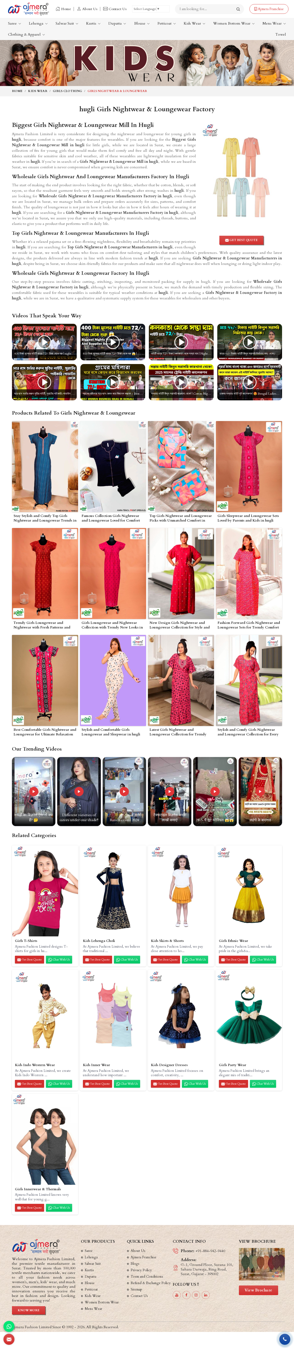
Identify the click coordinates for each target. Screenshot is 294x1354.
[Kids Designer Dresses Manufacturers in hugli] (181, 1015)
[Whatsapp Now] (8, 1326)
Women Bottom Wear (232, 23)
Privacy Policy (141, 1270)
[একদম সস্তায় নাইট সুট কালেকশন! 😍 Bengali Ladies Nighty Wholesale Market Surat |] (250, 382)
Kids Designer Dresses (169, 1065)
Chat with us (61, 960)
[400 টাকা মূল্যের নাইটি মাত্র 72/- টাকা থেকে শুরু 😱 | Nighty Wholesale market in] (113, 342)
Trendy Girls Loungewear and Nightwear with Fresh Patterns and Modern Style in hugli (42, 625)
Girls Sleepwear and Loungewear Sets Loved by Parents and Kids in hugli (248, 518)
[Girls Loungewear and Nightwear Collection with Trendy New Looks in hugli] (113, 573)
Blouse (140, 23)
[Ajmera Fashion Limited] (28, 9)
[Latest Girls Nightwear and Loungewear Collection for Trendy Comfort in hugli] (181, 680)
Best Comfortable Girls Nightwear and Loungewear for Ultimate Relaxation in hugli (45, 732)
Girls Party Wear (232, 1065)
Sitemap (136, 1289)
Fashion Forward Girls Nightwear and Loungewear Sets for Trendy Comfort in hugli (249, 625)
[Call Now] (284, 1339)
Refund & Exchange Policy (151, 1283)
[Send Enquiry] (8, 1339)
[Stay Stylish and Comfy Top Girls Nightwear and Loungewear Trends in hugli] (45, 466)
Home (66, 9)
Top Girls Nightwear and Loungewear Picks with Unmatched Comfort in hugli (181, 518)
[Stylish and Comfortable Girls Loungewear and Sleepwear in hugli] (113, 680)
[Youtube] (177, 1295)
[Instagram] (196, 1295)
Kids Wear (193, 23)
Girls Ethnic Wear (233, 941)
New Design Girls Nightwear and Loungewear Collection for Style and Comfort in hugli (180, 625)
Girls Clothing (67, 91)
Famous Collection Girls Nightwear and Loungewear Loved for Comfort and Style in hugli (111, 518)
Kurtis (91, 23)
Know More (29, 1310)
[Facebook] (186, 1295)
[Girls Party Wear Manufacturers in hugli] (249, 1015)
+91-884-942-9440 (210, 1251)
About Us (89, 9)
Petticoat (165, 23)
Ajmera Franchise (270, 9)
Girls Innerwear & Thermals (38, 1189)
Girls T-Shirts (26, 941)
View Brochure (258, 1290)
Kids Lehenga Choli (99, 941)
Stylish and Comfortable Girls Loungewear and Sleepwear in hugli (111, 732)
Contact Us (118, 9)
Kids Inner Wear (96, 1065)
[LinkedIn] (206, 1295)
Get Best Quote (31, 960)
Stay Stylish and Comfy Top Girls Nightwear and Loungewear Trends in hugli (45, 518)
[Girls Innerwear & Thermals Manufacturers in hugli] (45, 1139)
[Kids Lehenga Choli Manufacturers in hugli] (113, 890)
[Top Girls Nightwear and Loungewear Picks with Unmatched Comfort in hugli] (181, 466)
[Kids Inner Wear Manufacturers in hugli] (113, 1015)
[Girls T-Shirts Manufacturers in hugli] (45, 890)
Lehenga (36, 23)
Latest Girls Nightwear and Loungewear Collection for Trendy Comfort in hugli (178, 732)
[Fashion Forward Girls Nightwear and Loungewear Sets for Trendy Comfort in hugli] (249, 573)
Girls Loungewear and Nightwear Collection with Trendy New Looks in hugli (112, 625)
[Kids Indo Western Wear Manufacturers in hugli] (45, 1015)
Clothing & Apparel (25, 34)
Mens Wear (273, 23)
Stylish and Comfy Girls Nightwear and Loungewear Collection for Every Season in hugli (248, 732)
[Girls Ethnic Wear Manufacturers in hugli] (249, 890)
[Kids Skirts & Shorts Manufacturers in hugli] (181, 890)
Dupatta (115, 23)
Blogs (135, 1263)
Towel (280, 34)
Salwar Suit (65, 23)
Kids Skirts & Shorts (167, 941)
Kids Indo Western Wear (35, 1065)
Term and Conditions (147, 1276)
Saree (13, 23)
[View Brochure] (262, 1264)
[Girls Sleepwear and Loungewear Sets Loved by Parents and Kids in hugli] (249, 466)
